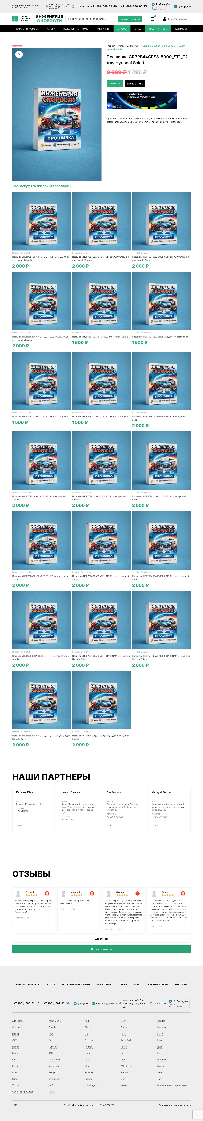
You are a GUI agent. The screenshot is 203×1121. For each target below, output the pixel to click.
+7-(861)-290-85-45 (134, 6)
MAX (19, 825)
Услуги (51, 28)
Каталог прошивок (27, 28)
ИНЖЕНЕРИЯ (49, 18)
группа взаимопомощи (158, 8)
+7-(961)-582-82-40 (56, 1003)
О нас (137, 28)
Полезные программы (75, 28)
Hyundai (121, 46)
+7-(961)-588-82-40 (104, 6)
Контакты (181, 28)
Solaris (130, 46)
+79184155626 (23, 811)
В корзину (114, 84)
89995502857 (68, 819)
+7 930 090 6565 (115, 817)
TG (109, 825)
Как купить (103, 28)
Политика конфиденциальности (175, 1105)
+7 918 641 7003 (159, 817)
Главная (111, 46)
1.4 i (137, 46)
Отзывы (122, 28)
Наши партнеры (158, 28)
